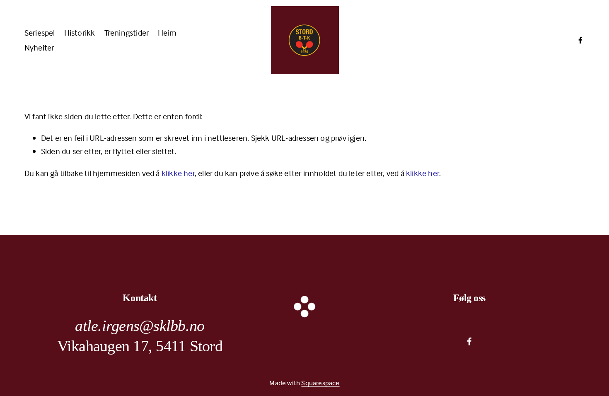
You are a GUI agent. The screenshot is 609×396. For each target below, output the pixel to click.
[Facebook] (580, 40)
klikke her (178, 173)
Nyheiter (39, 47)
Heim (167, 32)
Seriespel (39, 32)
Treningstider (126, 32)
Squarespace (320, 383)
